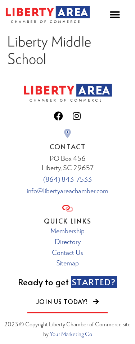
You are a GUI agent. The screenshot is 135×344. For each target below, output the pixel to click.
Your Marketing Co (71, 333)
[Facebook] (59, 116)
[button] (115, 14)
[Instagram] (77, 116)
